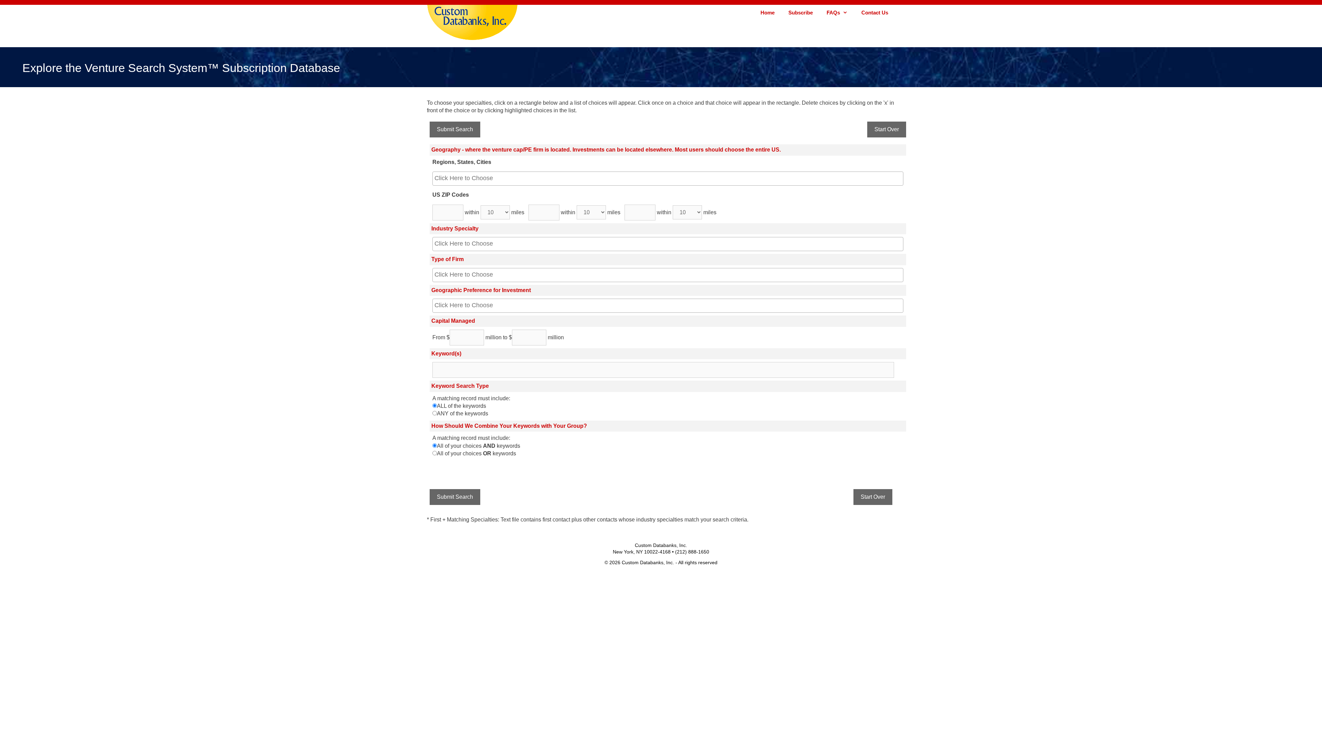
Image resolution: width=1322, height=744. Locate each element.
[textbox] (662, 178)
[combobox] (667, 179)
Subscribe (800, 13)
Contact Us (874, 13)
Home (767, 13)
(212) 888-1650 (692, 552)
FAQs (833, 13)
